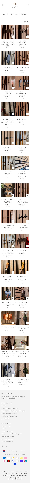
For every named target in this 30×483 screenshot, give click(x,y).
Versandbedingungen (8, 436)
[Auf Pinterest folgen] (6, 446)
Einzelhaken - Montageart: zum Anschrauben (22, 227)
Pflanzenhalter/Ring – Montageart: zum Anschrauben (22, 381)
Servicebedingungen (7, 441)
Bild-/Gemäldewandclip (7, 327)
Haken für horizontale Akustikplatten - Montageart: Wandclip (22, 175)
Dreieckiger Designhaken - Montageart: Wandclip (22, 43)
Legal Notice (11, 479)
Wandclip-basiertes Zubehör (9, 413)
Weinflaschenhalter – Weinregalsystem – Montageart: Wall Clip (8, 354)
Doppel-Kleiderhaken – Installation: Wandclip (22, 69)
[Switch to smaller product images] (27, 21)
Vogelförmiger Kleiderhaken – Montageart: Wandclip (22, 120)
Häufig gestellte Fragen (8, 431)
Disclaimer (19, 479)
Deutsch (22, 451)
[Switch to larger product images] (25, 21)
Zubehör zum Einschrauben (9, 416)
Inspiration (4, 406)
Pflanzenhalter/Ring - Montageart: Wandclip (22, 328)
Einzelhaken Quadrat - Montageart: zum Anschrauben (7, 227)
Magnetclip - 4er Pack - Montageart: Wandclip (8, 304)
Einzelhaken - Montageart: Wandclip (22, 149)
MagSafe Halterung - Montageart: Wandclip (22, 304)
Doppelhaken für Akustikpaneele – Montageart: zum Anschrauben (7, 253)
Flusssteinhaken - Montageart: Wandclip (7, 69)
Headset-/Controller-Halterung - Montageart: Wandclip (8, 202)
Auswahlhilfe (5, 419)
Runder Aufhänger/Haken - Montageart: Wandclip (22, 94)
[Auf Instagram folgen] (2, 446)
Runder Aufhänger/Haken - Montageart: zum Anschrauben (8, 382)
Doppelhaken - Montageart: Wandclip (7, 173)
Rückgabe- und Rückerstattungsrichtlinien (13, 434)
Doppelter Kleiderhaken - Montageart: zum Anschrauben (22, 202)
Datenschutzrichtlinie (7, 439)
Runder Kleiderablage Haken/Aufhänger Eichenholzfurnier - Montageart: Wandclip (7, 122)
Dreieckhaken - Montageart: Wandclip (22, 252)
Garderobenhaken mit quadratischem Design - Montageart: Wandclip (8, 43)
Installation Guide (6, 426)
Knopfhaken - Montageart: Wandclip (7, 149)
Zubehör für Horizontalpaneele (10, 408)
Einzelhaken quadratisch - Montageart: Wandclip (7, 94)
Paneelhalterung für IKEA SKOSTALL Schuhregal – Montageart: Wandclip (22, 355)
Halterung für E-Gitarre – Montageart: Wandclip (22, 279)
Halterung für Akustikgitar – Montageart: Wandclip (7, 279)
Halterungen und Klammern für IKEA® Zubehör (14, 411)
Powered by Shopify (20, 454)
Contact (4, 429)
